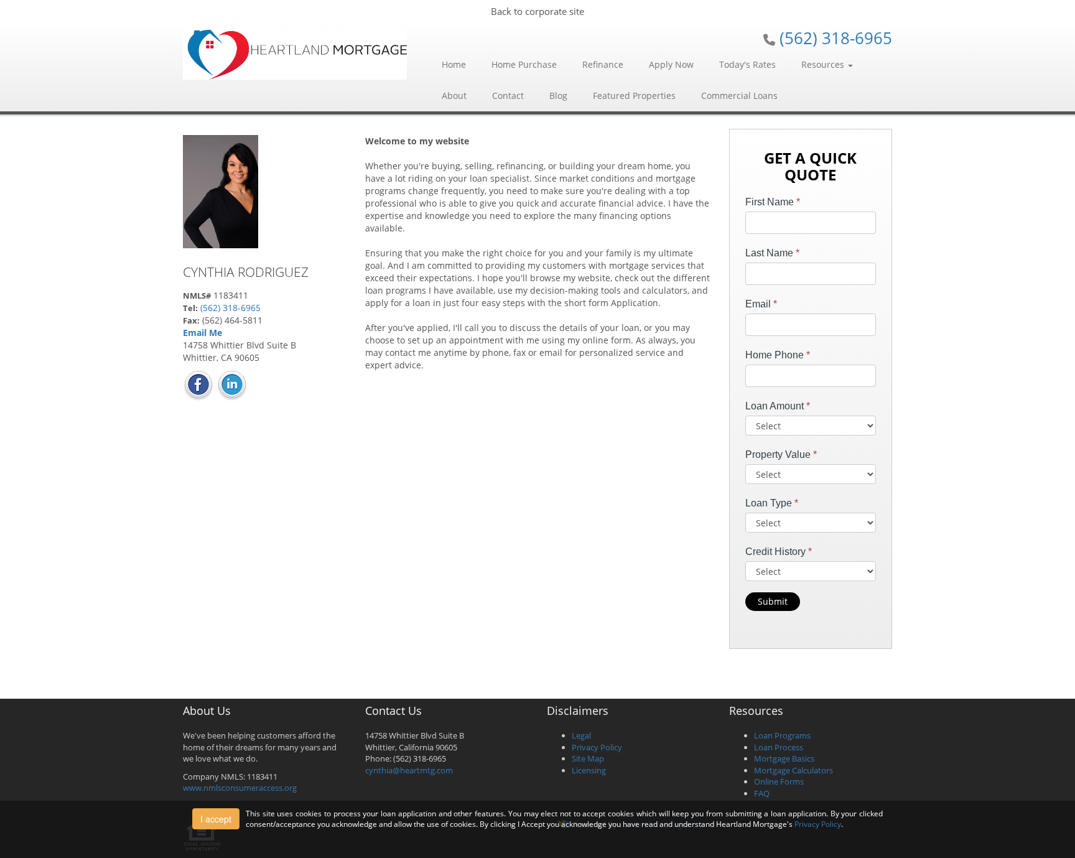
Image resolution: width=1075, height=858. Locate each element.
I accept (215, 819)
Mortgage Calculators (793, 770)
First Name (772, 202)
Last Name (772, 253)
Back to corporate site (537, 11)
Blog (558, 95)
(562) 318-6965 (835, 38)
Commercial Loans (739, 95)
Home (454, 64)
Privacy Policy (597, 747)
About (454, 95)
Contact (508, 95)
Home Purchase (524, 64)
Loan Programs (782, 735)
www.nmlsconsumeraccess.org (240, 787)
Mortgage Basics (784, 758)
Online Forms (779, 781)
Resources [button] (824, 64)
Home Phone (777, 355)
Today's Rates (747, 64)
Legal (581, 735)
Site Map (588, 758)
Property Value (781, 454)
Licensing (589, 770)
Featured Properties (634, 95)
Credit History (778, 551)
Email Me (202, 332)
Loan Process (778, 747)
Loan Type (771, 503)
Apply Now (671, 64)
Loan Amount (777, 406)
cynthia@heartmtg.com (409, 770)
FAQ (762, 793)
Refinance (602, 64)
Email (761, 304)
